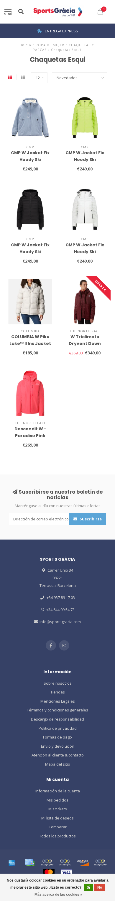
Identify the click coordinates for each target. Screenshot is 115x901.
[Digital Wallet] (47, 862)
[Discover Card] (82, 862)
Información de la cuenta (57, 791)
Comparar (58, 826)
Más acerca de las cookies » (58, 894)
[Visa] (66, 872)
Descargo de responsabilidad (57, 719)
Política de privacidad (58, 728)
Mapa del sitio (57, 764)
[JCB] (100, 862)
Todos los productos (57, 836)
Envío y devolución (57, 746)
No (99, 887)
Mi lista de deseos (57, 818)
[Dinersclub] (65, 862)
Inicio (26, 45)
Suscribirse (90, 519)
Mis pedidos (57, 800)
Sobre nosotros (58, 683)
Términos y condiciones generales (57, 710)
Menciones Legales (57, 701)
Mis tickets (57, 809)
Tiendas (57, 692)
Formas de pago (57, 737)
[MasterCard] (48, 872)
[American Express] (11, 862)
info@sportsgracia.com (60, 621)
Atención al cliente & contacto (58, 755)
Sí (88, 887)
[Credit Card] (29, 862)
